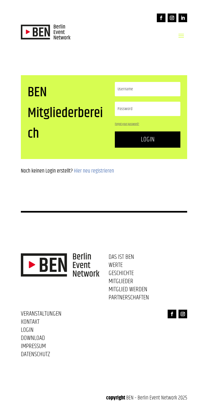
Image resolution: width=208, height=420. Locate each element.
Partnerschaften (129, 299)
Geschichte (121, 274)
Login (148, 139)
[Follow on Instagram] (172, 18)
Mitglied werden (128, 290)
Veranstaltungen (41, 315)
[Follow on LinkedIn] (182, 18)
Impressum (33, 347)
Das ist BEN (121, 258)
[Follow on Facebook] (161, 18)
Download (33, 339)
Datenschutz (35, 355)
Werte (116, 266)
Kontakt (30, 323)
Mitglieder (121, 282)
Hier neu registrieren (94, 171)
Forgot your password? (127, 124)
